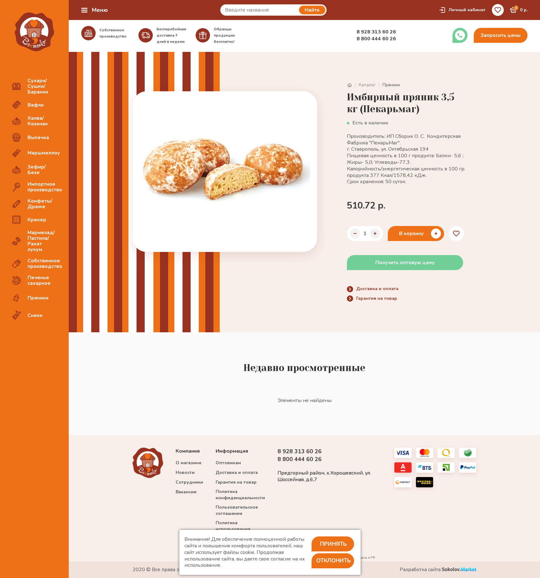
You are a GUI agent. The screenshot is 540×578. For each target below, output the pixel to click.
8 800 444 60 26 (376, 38)
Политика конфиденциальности (240, 495)
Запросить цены (501, 35)
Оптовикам (228, 463)
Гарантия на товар (376, 298)
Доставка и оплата (377, 289)
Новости (185, 472)
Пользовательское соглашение (237, 510)
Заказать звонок (460, 35)
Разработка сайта (421, 569)
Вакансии (186, 492)
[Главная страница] (349, 85)
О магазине (188, 463)
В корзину (411, 233)
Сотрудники (189, 482)
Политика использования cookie (233, 529)
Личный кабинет (467, 10)
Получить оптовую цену (405, 262)
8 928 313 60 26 (376, 31)
